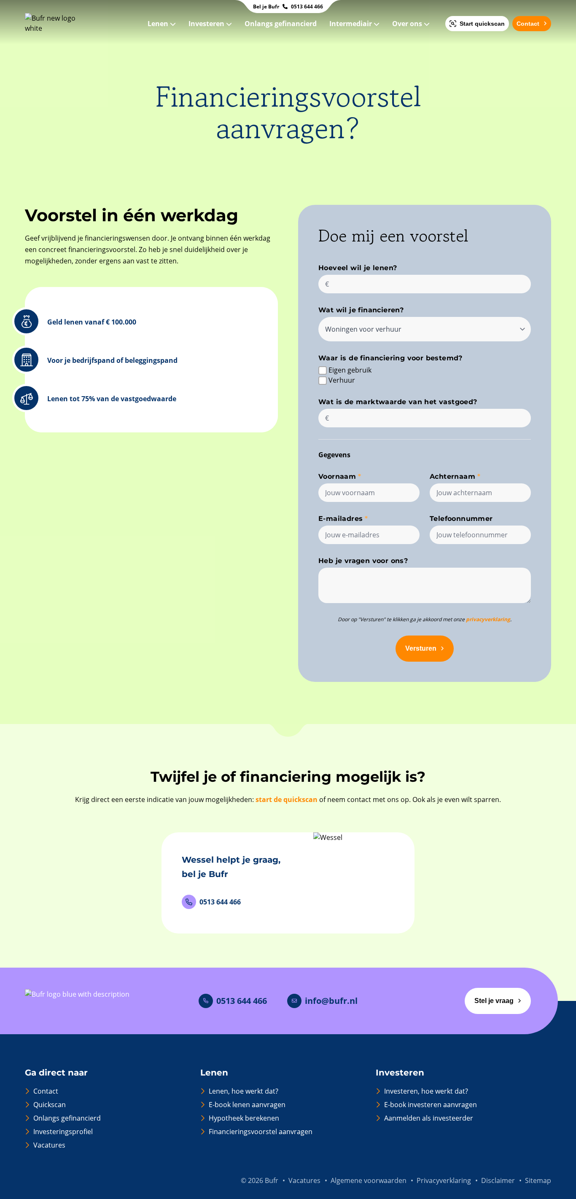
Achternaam (452, 476)
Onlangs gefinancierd (281, 23)
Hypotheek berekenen (244, 1118)
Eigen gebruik (349, 370)
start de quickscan (287, 799)
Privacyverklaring (444, 1180)
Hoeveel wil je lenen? (357, 268)
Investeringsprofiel (63, 1131)
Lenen (159, 23)
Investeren (207, 23)
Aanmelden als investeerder (428, 1118)
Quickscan (49, 1104)
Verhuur (341, 380)
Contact (528, 23)
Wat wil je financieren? (361, 310)
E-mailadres (340, 519)
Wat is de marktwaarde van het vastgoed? (397, 402)
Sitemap (538, 1180)
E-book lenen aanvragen (247, 1104)
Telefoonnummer (461, 519)
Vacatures (49, 1145)
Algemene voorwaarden (368, 1180)
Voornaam (337, 476)
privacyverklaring (488, 619)
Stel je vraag (494, 1000)
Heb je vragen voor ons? (363, 561)
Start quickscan (482, 23)
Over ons (408, 23)
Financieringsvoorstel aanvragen (260, 1131)
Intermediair (351, 23)
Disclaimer (498, 1180)
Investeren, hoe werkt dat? (426, 1091)
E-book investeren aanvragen (430, 1104)
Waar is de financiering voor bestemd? (390, 358)
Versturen (420, 648)
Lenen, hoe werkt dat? (243, 1091)
